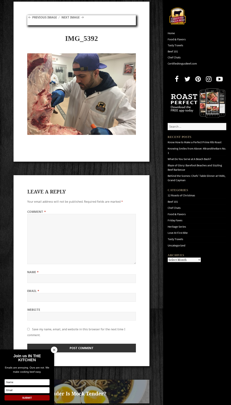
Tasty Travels (175, 45)
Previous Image (44, 17)
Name (33, 272)
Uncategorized (176, 245)
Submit (27, 397)
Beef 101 (173, 51)
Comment (36, 212)
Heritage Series (177, 227)
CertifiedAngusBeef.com (182, 63)
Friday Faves (175, 220)
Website (33, 310)
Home (171, 33)
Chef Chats (174, 57)
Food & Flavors (177, 39)
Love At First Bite (178, 233)
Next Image (71, 17)
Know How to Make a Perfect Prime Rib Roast (194, 142)
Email (33, 291)
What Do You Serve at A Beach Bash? (189, 159)
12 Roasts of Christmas (181, 195)
